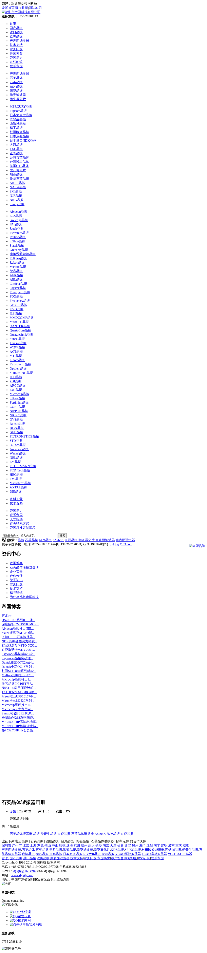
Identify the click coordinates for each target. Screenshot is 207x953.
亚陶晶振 (16, 153)
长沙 (98, 845)
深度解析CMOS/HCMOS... (20, 624)
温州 (84, 845)
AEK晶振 (16, 275)
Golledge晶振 (19, 220)
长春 (120, 845)
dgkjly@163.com (121, 544)
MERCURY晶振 (21, 106)
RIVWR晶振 (92, 854)
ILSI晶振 (16, 313)
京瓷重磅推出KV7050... (18, 649)
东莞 (40, 845)
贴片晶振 (16, 86)
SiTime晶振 (17, 241)
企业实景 (16, 571)
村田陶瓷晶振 (19, 132)
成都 (186, 845)
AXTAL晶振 (18, 487)
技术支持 (16, 588)
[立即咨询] (197, 545)
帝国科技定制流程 (23, 527)
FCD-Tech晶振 (20, 470)
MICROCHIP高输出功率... (20, 722)
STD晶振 (16, 440)
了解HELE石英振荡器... (18, 637)
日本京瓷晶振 (19, 136)
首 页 (5, 858)
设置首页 (8, 7)
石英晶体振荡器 (21, 833)
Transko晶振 (18, 343)
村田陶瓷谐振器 (153, 849)
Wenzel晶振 (18, 453)
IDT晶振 (16, 224)
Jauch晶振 (16, 228)
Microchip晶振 (19, 394)
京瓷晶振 (64, 833)
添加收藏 (21, 7)
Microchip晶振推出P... (17, 679)
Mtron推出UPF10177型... (19, 696)
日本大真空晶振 (21, 115)
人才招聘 (16, 519)
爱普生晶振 (18, 119)
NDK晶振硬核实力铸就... (19, 641)
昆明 (164, 845)
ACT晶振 (16, 351)
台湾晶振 (28, 854)
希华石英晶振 (19, 178)
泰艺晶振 (42, 854)
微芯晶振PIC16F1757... (18, 683)
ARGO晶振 (18, 385)
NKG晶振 (16, 200)
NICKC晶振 (18, 415)
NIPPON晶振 (19, 411)
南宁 (157, 845)
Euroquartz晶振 (20, 292)
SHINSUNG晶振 (21, 372)
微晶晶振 (16, 271)
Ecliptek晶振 (18, 258)
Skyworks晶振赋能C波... (18, 654)
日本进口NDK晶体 (23, 140)
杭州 (77, 845)
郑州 (135, 845)
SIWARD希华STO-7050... (19, 645)
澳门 (142, 845)
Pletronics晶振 (19, 233)
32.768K (58, 540)
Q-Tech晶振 (18, 445)
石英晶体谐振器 (83, 833)
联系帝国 (16, 515)
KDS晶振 (117, 849)
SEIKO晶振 (133, 849)
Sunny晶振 (17, 204)
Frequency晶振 (20, 300)
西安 (128, 845)
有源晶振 (71, 540)
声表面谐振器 (125, 540)
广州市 (17, 845)
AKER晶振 (17, 183)
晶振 (21, 540)
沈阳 (149, 845)
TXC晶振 (16, 149)
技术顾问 (24, 920)
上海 (33, 845)
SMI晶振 (16, 191)
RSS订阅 (144, 858)
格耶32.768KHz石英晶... (18, 730)
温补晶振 (113, 833)
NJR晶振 (16, 195)
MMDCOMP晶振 (22, 317)
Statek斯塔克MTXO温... (18, 632)
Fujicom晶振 (18, 111)
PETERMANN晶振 (23, 466)
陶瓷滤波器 (18, 95)
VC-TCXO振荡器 (180, 854)
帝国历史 (16, 510)
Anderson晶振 (19, 449)
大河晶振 (16, 144)
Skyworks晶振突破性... (17, 658)
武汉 (91, 845)
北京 (26, 845)
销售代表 (24, 916)
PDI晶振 (15, 381)
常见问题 (16, 584)
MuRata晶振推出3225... (18, 675)
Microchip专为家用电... (17, 709)
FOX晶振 (16, 296)
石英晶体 (16, 78)
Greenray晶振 (19, 249)
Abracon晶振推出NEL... (18, 628)
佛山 (47, 845)
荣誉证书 (16, 580)
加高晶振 (16, 174)
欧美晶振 (43, 858)
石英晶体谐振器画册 (24, 567)
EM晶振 (15, 462)
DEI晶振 (16, 491)
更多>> (7, 615)
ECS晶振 (16, 216)
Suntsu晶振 (17, 339)
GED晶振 (16, 432)
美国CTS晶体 (19, 166)
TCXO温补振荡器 (154, 854)
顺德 (62, 845)
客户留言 (117, 858)
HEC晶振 (16, 474)
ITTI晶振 (16, 377)
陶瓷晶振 (16, 90)
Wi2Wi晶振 (17, 347)
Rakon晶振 (17, 262)
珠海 (69, 845)
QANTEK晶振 (20, 326)
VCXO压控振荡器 (128, 854)
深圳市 (6, 845)
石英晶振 (16, 82)
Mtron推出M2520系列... (18, 700)
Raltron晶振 (18, 237)
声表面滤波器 (19, 73)
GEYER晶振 (18, 305)
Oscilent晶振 (18, 368)
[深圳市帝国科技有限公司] (21, 12)
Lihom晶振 (17, 360)
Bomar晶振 (17, 423)
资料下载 (16, 499)
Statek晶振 (17, 245)
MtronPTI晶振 (19, 322)
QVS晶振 (16, 419)
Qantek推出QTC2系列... (18, 662)
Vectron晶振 (18, 266)
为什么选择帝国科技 (24, 597)
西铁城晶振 (18, 123)
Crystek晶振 (18, 288)
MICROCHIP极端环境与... (20, 726)
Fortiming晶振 (19, 402)
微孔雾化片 (18, 170)
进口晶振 (29, 858)
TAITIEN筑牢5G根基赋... (19, 692)
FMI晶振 (16, 479)
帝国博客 (16, 563)
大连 (113, 845)
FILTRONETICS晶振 (24, 436)
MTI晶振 (16, 356)
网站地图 (35, 7)
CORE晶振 (17, 406)
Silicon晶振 (17, 398)
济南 (171, 845)
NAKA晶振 (18, 187)
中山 (55, 845)
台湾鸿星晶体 (19, 161)
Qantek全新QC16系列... (18, 666)
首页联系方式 (19, 523)
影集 (13, 811)
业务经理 (24, 912)
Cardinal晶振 (18, 283)
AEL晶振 (16, 279)
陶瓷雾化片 (18, 99)
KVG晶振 (16, 309)
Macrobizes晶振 (20, 483)
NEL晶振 (16, 457)
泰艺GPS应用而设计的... (19, 688)
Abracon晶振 (18, 211)
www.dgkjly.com (22, 875)
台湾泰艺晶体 (19, 157)
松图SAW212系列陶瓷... (18, 717)
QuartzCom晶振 (20, 330)
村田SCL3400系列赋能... (19, 671)
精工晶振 (16, 127)
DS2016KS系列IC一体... (18, 620)
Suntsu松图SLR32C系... (18, 713)
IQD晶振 (16, 389)
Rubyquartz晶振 (20, 364)
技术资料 (16, 503)
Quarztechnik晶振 (21, 334)
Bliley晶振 (17, 428)
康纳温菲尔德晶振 (23, 254)
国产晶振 (16, 858)
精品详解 (16, 592)
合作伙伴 (16, 575)
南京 (106, 845)
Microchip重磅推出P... (17, 705)
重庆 (178, 845)
